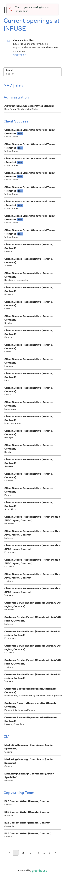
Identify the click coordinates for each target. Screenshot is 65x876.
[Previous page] (9, 853)
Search (9, 70)
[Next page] (55, 853)
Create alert (19, 54)
